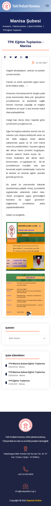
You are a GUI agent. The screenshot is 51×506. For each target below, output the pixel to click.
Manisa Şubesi (19, 26)
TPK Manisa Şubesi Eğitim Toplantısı (26, 363)
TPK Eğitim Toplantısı (12, 30)
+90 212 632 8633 (25, 474)
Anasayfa (7, 26)
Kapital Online (34, 500)
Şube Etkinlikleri (35, 26)
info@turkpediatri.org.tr (25, 491)
